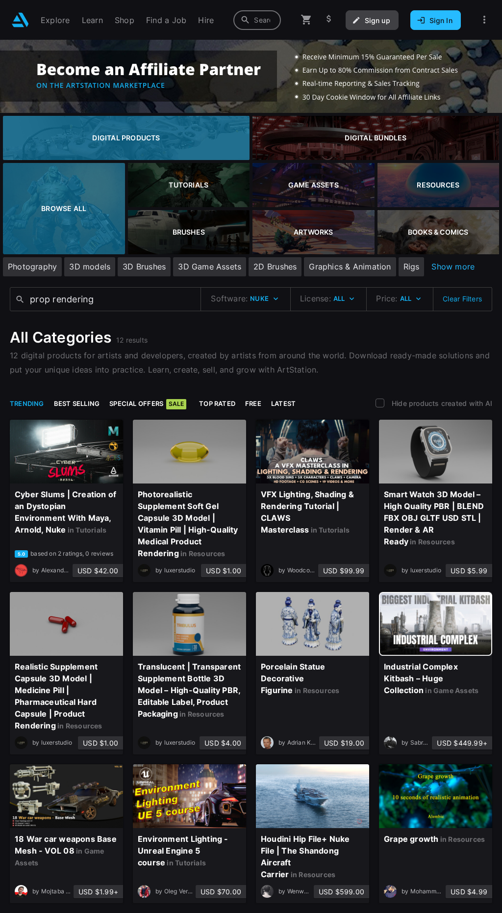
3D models (89, 266)
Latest (283, 403)
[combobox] (257, 20)
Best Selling (77, 403)
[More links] (484, 20)
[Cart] (306, 20)
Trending (27, 403)
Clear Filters (462, 299)
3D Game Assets (209, 266)
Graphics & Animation (350, 266)
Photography (32, 266)
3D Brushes (144, 266)
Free (253, 403)
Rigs (411, 266)
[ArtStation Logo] (20, 19)
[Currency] (329, 20)
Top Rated (217, 403)
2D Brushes (275, 266)
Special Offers (146, 403)
